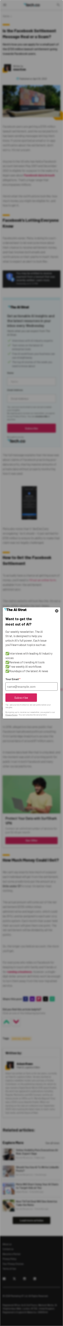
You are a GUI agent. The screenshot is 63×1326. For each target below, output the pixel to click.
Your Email (12, 679)
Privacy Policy (11, 715)
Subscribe (21, 697)
